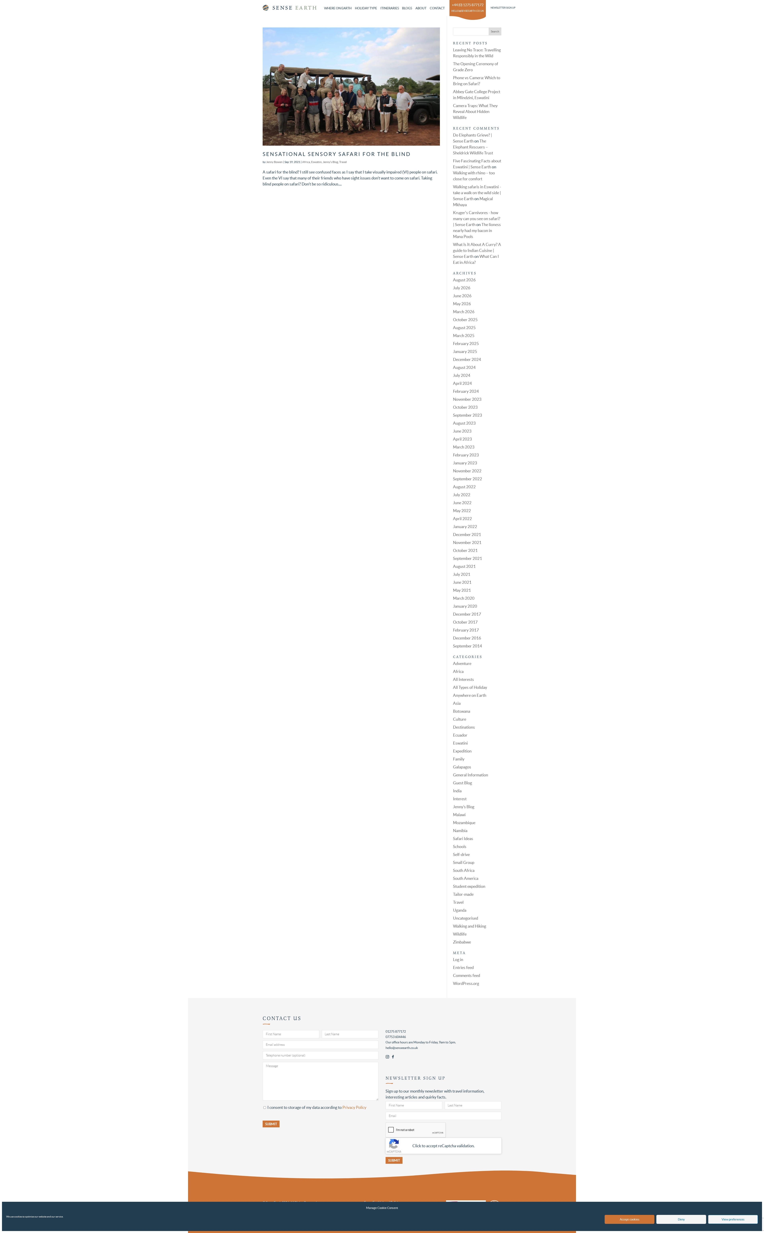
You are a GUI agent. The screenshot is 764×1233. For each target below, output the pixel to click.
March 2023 (464, 447)
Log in (458, 959)
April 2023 (462, 439)
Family (458, 759)
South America (465, 878)
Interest (460, 799)
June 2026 (462, 296)
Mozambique (464, 823)
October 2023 (465, 407)
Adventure (462, 663)
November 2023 (467, 399)
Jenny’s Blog (330, 162)
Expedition (462, 751)
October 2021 (465, 550)
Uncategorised (465, 918)
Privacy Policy (354, 1107)
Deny (681, 1219)
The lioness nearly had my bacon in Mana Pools (477, 230)
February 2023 (466, 455)
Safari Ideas (463, 838)
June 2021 (462, 582)
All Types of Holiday (470, 687)
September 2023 (467, 415)
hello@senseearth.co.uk (467, 11)
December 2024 (467, 359)
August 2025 (464, 328)
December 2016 (467, 638)
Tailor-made (463, 894)
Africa (306, 162)
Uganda (459, 910)
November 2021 (467, 542)
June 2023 (462, 431)
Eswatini (316, 162)
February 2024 (466, 391)
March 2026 (464, 312)
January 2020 (465, 606)
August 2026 (464, 280)
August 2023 (464, 423)
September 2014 (467, 646)
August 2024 (464, 367)
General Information (470, 775)
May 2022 (462, 511)
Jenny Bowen (274, 162)
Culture (459, 719)
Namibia (460, 830)
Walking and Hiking (469, 926)
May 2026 (462, 304)
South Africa (464, 870)
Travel (343, 162)
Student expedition (469, 886)
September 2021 (467, 558)
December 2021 (467, 534)
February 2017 (466, 630)
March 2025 (464, 335)
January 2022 (465, 526)
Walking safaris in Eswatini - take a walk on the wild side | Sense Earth (477, 193)
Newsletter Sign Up (503, 7)
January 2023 (465, 463)
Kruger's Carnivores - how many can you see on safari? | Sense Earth (476, 219)
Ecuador (460, 735)
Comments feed (466, 975)
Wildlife (460, 934)
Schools (459, 846)
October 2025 (465, 320)
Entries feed (463, 967)
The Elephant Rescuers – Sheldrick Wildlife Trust (473, 147)
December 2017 (467, 614)
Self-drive (461, 854)
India (457, 791)
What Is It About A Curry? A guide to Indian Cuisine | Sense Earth (477, 250)
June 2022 (462, 503)
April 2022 (462, 519)
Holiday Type (366, 8)
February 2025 (466, 343)
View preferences (733, 1219)
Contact (437, 8)
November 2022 (467, 471)
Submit (394, 1160)
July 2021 (461, 574)
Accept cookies (629, 1219)
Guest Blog (462, 783)
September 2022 (467, 479)
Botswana (461, 711)
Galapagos (462, 767)
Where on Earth (338, 8)
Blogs (407, 8)
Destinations (464, 727)
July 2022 (461, 495)
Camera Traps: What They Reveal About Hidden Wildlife (475, 111)
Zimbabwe (462, 942)
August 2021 (464, 566)
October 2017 (465, 622)
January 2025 (465, 351)
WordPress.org (466, 983)
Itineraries (389, 8)
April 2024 (462, 383)
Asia (457, 703)
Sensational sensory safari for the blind (337, 154)
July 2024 (461, 375)
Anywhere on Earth (469, 695)
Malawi (459, 815)
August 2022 (464, 487)
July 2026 (461, 288)
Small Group (463, 862)
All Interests (463, 679)
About (420, 8)
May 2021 (462, 590)
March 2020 (464, 598)
